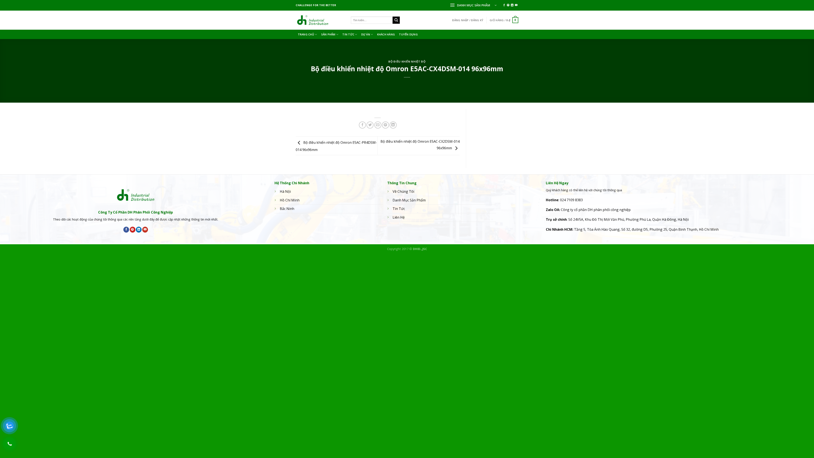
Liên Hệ (399, 217)
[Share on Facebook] (362, 124)
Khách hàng (386, 34)
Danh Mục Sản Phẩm (409, 200)
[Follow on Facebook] (504, 5)
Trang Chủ (306, 34)
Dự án (365, 34)
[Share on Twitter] (370, 124)
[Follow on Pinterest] (508, 5)
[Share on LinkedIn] (393, 124)
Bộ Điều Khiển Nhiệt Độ (406, 61)
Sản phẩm (328, 34)
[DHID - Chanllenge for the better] (320, 20)
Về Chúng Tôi (403, 191)
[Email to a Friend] (377, 124)
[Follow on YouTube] (516, 5)
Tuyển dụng (408, 34)
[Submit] (396, 20)
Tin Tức (348, 34)
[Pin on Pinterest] (385, 124)
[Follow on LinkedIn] (512, 5)
